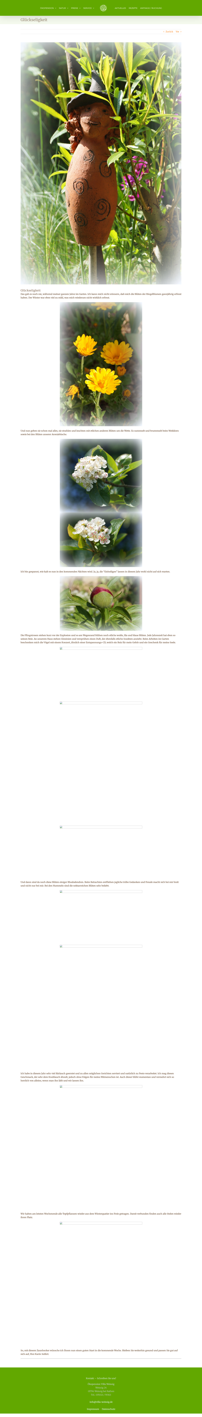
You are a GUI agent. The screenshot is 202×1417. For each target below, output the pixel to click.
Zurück (169, 31)
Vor (177, 31)
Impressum (93, 1409)
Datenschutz (108, 1409)
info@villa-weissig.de (101, 1402)
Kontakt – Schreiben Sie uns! (101, 1378)
